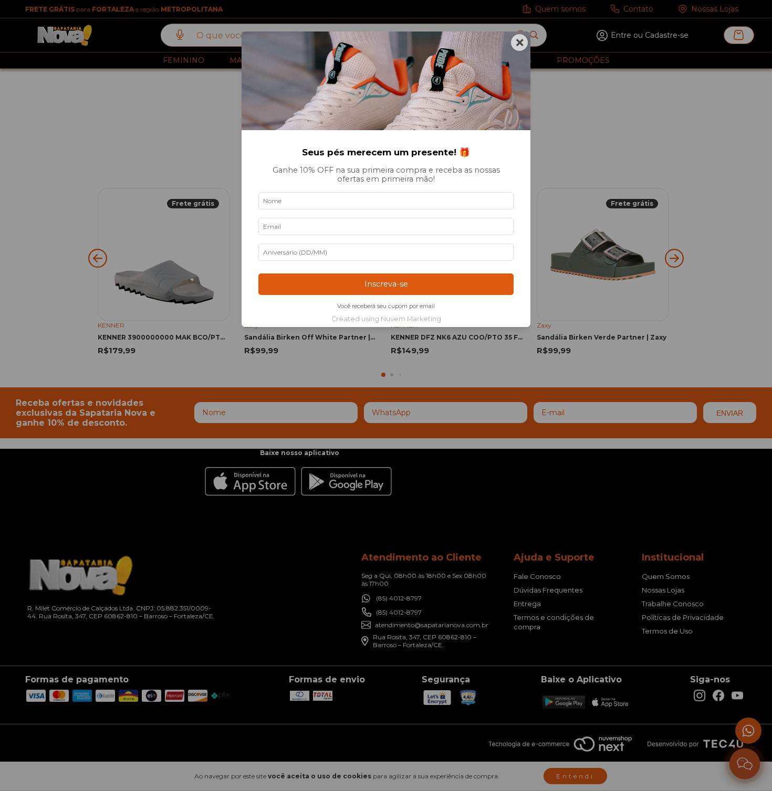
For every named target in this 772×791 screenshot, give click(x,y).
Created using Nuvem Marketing (386, 319)
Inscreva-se (386, 284)
